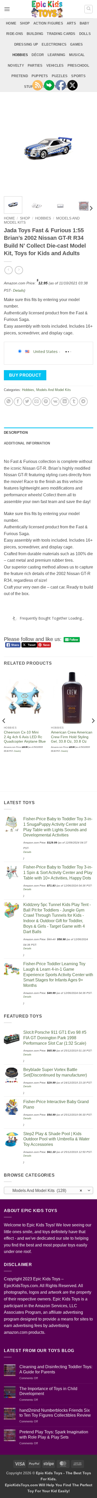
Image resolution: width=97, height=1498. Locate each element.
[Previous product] (19, 270)
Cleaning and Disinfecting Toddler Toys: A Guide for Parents (55, 1369)
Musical (77, 55)
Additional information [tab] (27, 443)
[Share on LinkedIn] (64, 401)
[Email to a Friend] (36, 401)
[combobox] (48, 1190)
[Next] (84, 147)
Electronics (54, 44)
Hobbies (20, 55)
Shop (25, 23)
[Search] (88, 9)
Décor (38, 55)
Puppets (40, 76)
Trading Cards (61, 34)
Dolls (85, 34)
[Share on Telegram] (83, 401)
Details (18, 290)
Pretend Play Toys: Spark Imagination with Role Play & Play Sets (53, 1434)
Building (35, 34)
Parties (35, 66)
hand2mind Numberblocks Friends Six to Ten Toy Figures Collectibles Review (55, 1412)
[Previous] (12, 147)
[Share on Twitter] (27, 401)
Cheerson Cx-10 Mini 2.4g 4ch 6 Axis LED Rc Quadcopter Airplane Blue (25, 736)
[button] (7, 9)
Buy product (25, 375)
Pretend (19, 76)
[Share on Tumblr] (74, 401)
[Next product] (8, 270)
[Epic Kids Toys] (47, 9)
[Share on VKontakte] (55, 401)
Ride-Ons (14, 34)
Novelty (16, 66)
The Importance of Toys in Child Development (48, 1391)
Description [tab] (16, 433)
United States (45, 351)
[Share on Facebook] (18, 401)
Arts (71, 23)
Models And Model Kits (53, 390)
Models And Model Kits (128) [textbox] (45, 1190)
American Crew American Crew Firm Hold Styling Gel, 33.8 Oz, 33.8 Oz (71, 736)
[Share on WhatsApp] (8, 401)
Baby (84, 23)
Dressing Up (26, 44)
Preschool (78, 66)
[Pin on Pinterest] (46, 401)
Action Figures (48, 23)
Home (11, 23)
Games (76, 44)
